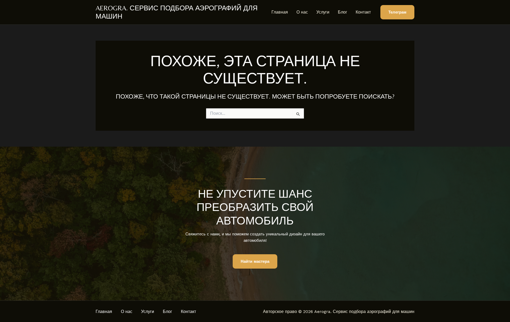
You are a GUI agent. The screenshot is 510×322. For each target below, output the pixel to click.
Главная (279, 12)
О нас (302, 12)
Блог (342, 12)
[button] (397, 12)
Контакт (363, 12)
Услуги (322, 12)
